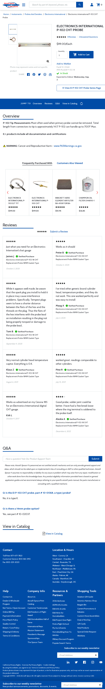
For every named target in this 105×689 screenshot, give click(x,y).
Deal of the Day (84, 620)
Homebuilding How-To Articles (62, 633)
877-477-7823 (16, 555)
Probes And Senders (33, 14)
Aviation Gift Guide (85, 597)
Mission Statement (36, 630)
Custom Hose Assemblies (88, 616)
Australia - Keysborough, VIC (64, 582)
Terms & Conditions (11, 635)
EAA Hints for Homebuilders (58, 614)
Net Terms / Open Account (14, 608)
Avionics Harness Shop (87, 601)
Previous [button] (7, 192)
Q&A (57, 103)
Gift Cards (81, 624)
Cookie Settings (49, 665)
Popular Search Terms (61, 643)
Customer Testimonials (38, 608)
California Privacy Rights (12, 665)
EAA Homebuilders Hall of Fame (38, 621)
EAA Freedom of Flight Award (37, 613)
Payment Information (12, 616)
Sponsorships (34, 638)
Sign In (91, 4)
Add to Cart (83, 54)
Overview (37, 103)
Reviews (48, 103)
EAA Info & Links (59, 609)
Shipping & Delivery (11, 632)
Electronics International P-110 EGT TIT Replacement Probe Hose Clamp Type (16, 201)
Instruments (17, 14)
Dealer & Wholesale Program (11, 602)
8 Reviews (72, 37)
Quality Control (9, 624)
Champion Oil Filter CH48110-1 (86, 199)
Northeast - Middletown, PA (63, 569)
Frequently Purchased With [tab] (37, 163)
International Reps (35, 626)
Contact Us (7, 597)
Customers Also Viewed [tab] (70, 163)
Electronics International (55, 14)
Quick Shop (17, 211)
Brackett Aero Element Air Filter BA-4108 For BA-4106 (64, 201)
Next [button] (97, 192)
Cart (101, 4)
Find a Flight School (60, 624)
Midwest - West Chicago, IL (63, 565)
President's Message (36, 634)
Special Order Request (86, 632)
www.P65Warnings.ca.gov (68, 146)
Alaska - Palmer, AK (60, 575)
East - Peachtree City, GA (62, 572)
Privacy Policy (54, 668)
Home (6, 14)
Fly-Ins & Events (59, 628)
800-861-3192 (24, 559)
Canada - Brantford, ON (62, 578)
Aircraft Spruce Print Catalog (36, 602)
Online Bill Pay (8, 612)
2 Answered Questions (88, 37)
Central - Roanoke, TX (61, 562)
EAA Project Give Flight (61, 620)
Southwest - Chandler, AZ (63, 559)
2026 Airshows (58, 601)
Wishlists (81, 635)
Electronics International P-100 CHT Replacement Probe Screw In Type (40, 201)
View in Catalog (69, 103)
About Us (31, 597)
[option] (34, 44)
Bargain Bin (81, 604)
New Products (83, 628)
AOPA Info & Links (59, 605)
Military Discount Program (63, 639)
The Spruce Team (35, 642)
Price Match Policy (10, 620)
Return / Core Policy (11, 628)
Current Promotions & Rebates (86, 610)
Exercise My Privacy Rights (32, 665)
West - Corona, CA (60, 555)
